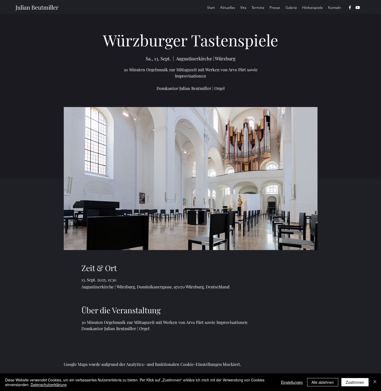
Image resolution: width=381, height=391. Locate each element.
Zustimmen (355, 382)
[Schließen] (375, 382)
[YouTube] (357, 7)
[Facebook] (349, 7)
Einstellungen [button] (292, 382)
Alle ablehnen (323, 382)
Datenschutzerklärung (49, 384)
